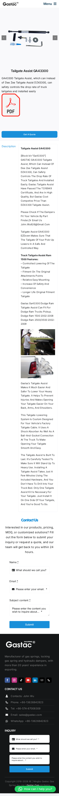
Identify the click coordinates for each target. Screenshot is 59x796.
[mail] (42, 680)
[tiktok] (21, 680)
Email (13, 581)
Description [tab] (9, 146)
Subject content (20, 600)
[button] (35, 789)
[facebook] (7, 680)
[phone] (49, 680)
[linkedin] (35, 680)
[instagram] (14, 680)
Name (14, 562)
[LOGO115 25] (11, 3)
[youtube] (28, 680)
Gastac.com (33, 785)
